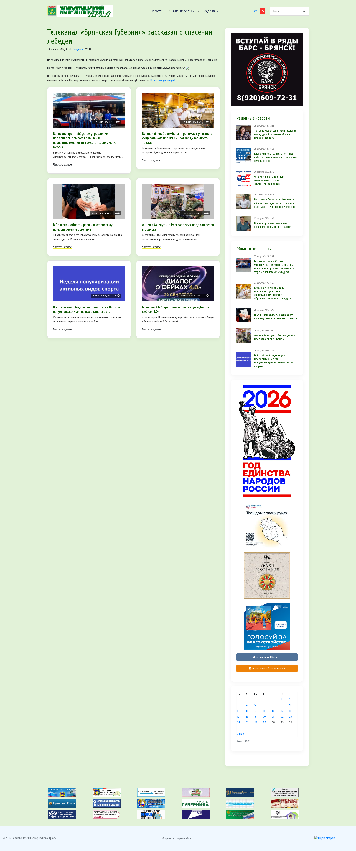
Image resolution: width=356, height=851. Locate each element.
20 (264, 716)
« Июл (240, 734)
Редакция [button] (209, 11)
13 (264, 711)
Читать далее (62, 164)
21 (273, 716)
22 (282, 716)
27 (264, 722)
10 (238, 711)
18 (247, 716)
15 (282, 711)
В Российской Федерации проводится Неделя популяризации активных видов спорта (86, 309)
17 (238, 716)
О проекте (168, 838)
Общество (78, 49)
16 (290, 711)
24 (238, 722)
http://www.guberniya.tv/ (164, 80)
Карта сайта (184, 838)
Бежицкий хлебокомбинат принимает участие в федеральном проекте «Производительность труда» (177, 138)
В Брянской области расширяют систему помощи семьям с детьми (83, 227)
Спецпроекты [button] (182, 11)
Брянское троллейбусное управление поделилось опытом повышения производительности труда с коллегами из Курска (85, 140)
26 (255, 722)
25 (247, 722)
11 (247, 711)
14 (273, 711)
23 (290, 716)
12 (255, 711)
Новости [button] (156, 11)
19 (255, 716)
